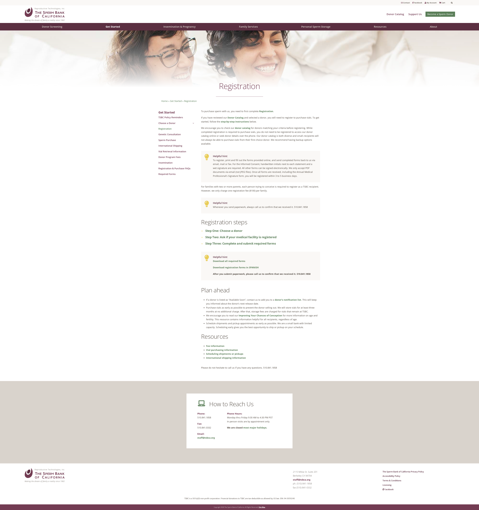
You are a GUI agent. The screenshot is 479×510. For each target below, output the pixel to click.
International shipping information (226, 357)
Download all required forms (229, 261)
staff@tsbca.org (206, 437)
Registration (266, 111)
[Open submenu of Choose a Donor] (192, 123)
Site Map (262, 507)
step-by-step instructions (235, 121)
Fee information (215, 345)
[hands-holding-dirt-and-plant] (45, 468)
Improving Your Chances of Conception (260, 315)
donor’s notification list (288, 299)
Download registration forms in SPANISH (236, 267)
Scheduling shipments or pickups (224, 353)
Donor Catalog (235, 117)
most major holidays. (255, 427)
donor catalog (242, 127)
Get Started (176, 101)
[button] (453, 3)
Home (164, 101)
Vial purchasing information (222, 349)
